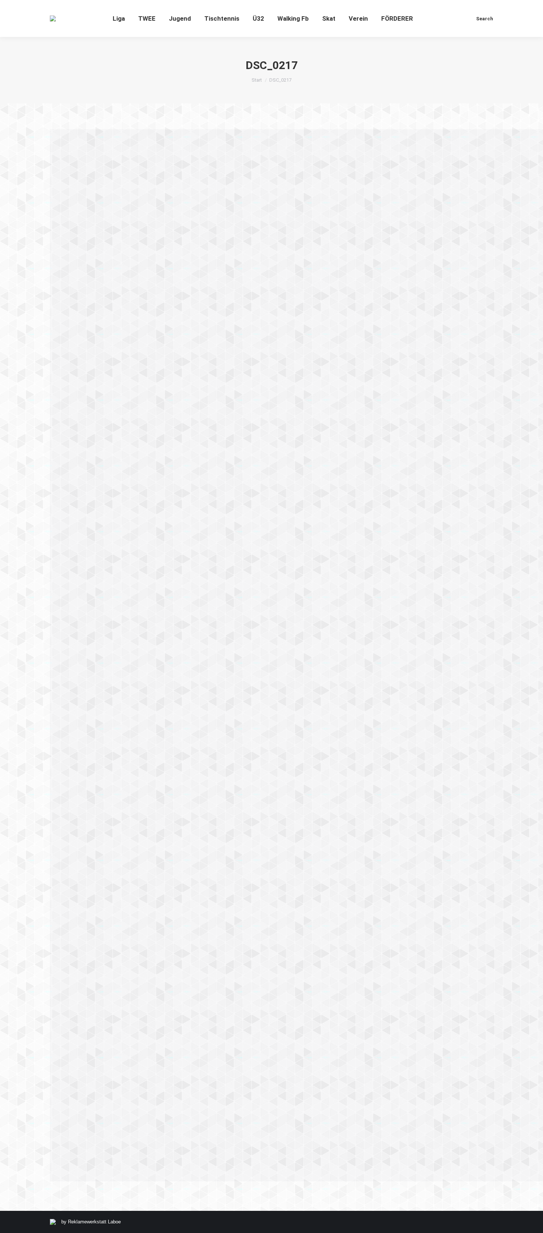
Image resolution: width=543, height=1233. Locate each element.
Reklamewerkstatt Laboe (94, 1222)
